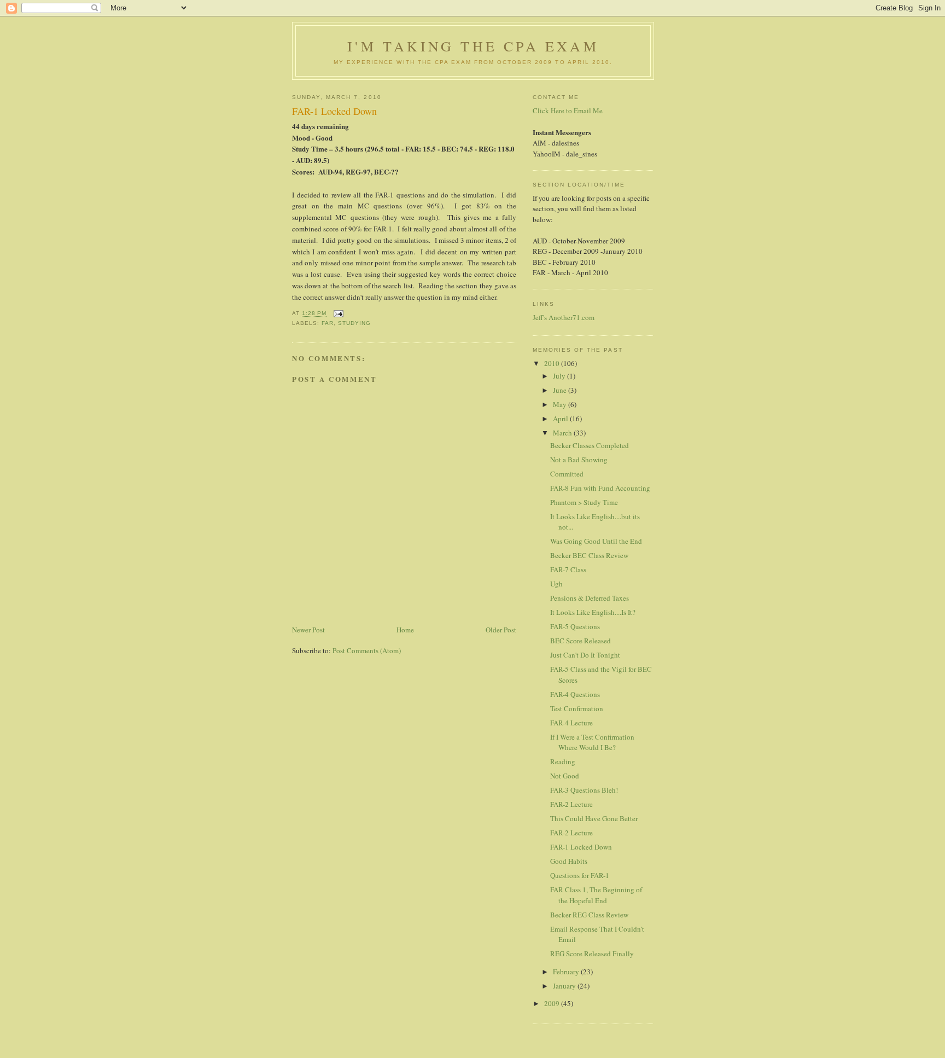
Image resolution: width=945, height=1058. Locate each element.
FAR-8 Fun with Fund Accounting (600, 488)
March (563, 433)
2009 (552, 1003)
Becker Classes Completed (589, 445)
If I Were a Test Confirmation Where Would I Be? (592, 742)
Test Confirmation (576, 708)
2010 (552, 363)
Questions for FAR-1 (579, 875)
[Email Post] (338, 314)
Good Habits (568, 861)
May (560, 404)
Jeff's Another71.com (563, 317)
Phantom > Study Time (584, 502)
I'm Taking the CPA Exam (473, 46)
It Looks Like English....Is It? (592, 612)
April (561, 418)
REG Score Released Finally (592, 953)
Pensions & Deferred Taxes (589, 598)
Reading (562, 761)
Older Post (501, 630)
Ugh (556, 584)
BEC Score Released (580, 641)
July (560, 376)
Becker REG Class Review (589, 915)
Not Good (564, 776)
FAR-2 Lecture (571, 804)
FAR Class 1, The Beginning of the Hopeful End (596, 895)
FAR (328, 323)
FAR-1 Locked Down (581, 847)
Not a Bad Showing (579, 459)
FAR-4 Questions (575, 694)
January (565, 986)
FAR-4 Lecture (571, 723)
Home (405, 630)
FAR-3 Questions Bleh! (584, 790)
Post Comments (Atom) (366, 650)
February (567, 971)
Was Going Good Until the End (596, 541)
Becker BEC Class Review (589, 555)
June (560, 390)
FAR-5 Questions (575, 626)
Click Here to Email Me (568, 110)
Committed (567, 474)
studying (354, 323)
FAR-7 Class (568, 569)
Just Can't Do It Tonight (585, 655)
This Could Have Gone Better (594, 818)
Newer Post (308, 630)
